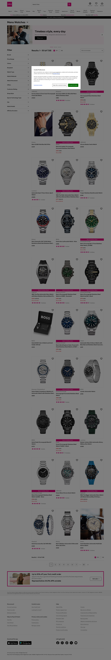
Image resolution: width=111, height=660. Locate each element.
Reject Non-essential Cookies (59, 85)
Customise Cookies (38, 85)
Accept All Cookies (73, 85)
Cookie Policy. (56, 73)
